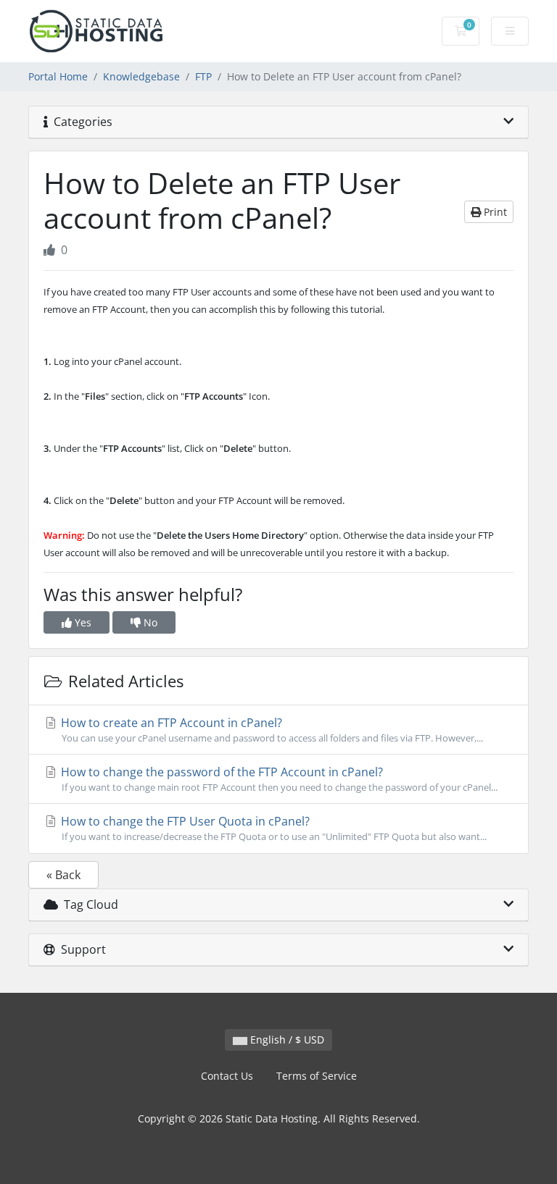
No (149, 622)
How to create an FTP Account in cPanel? (270, 729)
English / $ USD (285, 1039)
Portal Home (58, 76)
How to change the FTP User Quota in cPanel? (272, 828)
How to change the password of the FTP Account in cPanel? (278, 779)
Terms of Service (316, 1076)
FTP (203, 76)
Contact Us (227, 1076)
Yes (81, 622)
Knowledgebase (141, 76)
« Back (63, 875)
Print (494, 212)
